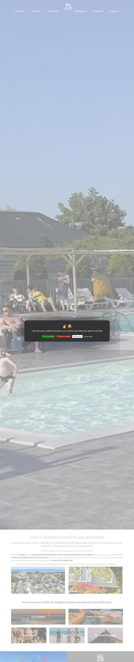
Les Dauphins (53, 11)
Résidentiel (98, 11)
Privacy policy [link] (88, 336)
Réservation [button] (80, 11)
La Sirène (36, 11)
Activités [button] (19, 11)
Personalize (77, 336)
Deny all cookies (64, 336)
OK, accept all (49, 336)
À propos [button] (114, 11)
